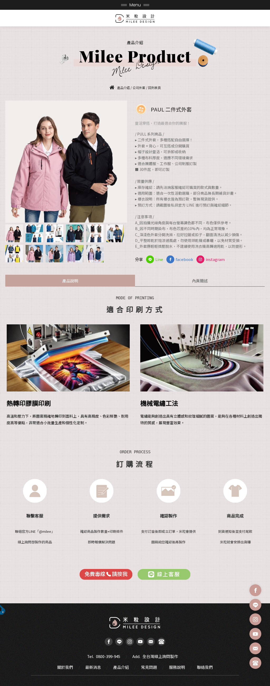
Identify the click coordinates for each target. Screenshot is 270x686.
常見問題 (149, 667)
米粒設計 (135, 18)
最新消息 (93, 667)
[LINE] (255, 605)
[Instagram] (255, 619)
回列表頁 (154, 87)
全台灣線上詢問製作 (160, 656)
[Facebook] (255, 590)
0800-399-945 (108, 656)
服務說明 (177, 667)
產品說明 (70, 280)
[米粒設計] (113, 87)
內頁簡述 (200, 280)
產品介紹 (121, 667)
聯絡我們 (205, 667)
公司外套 (139, 87)
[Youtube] (255, 634)
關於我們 (65, 667)
